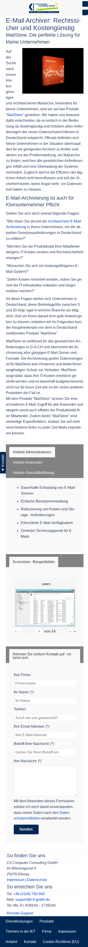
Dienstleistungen (19, 921)
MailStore (15, 115)
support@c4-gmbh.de (32, 899)
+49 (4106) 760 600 (29, 894)
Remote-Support (20, 913)
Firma (46, 931)
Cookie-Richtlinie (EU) (61, 942)
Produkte (46, 921)
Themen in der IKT (20, 931)
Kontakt (30, 942)
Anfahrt (11, 942)
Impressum (15, 880)
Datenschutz (37, 880)
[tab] (32, 452)
